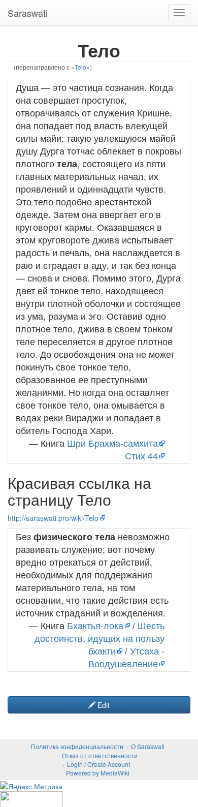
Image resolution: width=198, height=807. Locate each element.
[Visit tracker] (99, 799)
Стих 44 (141, 455)
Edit (102, 705)
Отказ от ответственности (100, 755)
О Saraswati (147, 746)
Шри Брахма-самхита (112, 443)
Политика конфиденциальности (77, 746)
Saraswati (28, 12)
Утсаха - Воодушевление (126, 657)
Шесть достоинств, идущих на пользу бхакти (99, 638)
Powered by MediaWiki (97, 772)
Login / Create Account (98, 764)
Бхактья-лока (95, 625)
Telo (80, 67)
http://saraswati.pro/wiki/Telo (53, 518)
